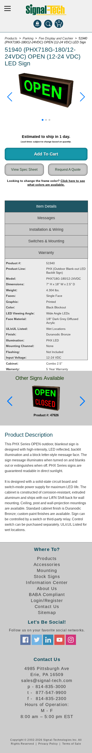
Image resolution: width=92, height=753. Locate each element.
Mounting (47, 570)
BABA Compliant (47, 594)
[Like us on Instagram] (71, 640)
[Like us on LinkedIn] (48, 640)
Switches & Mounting (46, 241)
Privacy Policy (48, 743)
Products (47, 558)
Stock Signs (47, 576)
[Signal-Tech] (46, 9)
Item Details (46, 206)
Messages (46, 218)
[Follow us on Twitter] (37, 640)
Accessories (47, 564)
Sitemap (47, 612)
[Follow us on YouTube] (59, 640)
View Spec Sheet (24, 169)
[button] (10, 97)
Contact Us (47, 606)
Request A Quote (68, 169)
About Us (47, 588)
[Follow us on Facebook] (25, 640)
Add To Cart (46, 154)
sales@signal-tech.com (47, 680)
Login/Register (47, 600)
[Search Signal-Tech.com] (48, 23)
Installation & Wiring (46, 229)
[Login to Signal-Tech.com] (37, 23)
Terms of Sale (71, 743)
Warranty (46, 252)
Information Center (47, 582)
